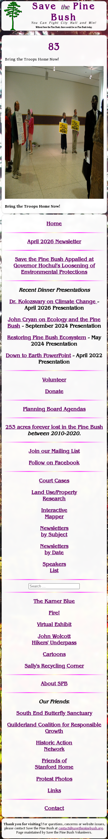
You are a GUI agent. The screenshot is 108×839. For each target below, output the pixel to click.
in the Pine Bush (71, 427)
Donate (54, 391)
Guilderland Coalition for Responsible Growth (54, 728)
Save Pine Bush (64, 11)
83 (54, 46)
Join (34, 451)
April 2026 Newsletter (54, 241)
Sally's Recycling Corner (54, 666)
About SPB (54, 683)
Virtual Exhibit (54, 624)
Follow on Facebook (54, 462)
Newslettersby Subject (54, 531)
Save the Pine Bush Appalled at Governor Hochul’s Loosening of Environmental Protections (54, 265)
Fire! (54, 613)
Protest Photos (54, 779)
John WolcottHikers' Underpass (54, 639)
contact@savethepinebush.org (80, 828)
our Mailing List (60, 451)
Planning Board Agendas (54, 409)
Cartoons (54, 654)
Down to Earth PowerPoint (38, 355)
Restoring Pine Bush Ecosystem (46, 337)
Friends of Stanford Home (54, 763)
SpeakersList (54, 567)
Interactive (54, 510)
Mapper (54, 516)
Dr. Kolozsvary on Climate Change (53, 301)
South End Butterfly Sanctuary (54, 713)
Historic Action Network (54, 745)
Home (54, 223)
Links (54, 790)
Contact (54, 808)
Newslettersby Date (54, 549)
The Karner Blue (54, 601)
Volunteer (54, 380)
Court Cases (54, 480)
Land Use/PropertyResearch (54, 495)
